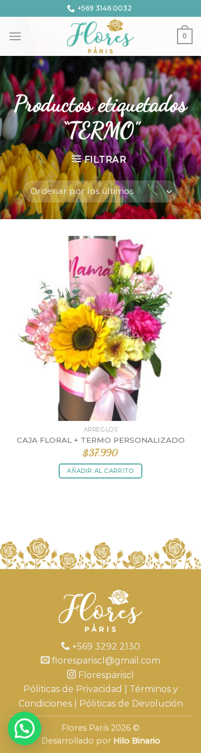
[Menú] (15, 36)
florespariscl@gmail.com (105, 660)
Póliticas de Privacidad (72, 689)
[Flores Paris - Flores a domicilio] (100, 36)
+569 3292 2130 (105, 646)
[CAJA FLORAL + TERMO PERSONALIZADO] (100, 328)
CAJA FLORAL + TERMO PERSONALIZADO (101, 439)
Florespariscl (105, 675)
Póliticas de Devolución (131, 703)
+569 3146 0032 (105, 8)
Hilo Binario (136, 741)
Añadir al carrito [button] (100, 471)
